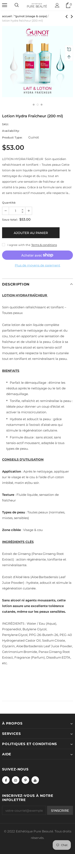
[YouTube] (35, 780)
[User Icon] (57, 5)
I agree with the (19, 245)
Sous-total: (10, 219)
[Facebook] (6, 780)
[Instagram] (15, 780)
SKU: (5, 124)
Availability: (11, 130)
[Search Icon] (17, 5)
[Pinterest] (25, 780)
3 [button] (41, 105)
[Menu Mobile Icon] (4, 5)
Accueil (7, 16)
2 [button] (38, 105)
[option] (37, 61)
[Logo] (37, 5)
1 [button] (34, 105)
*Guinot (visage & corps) (30, 16)
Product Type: (12, 137)
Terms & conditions (44, 245)
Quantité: (9, 202)
